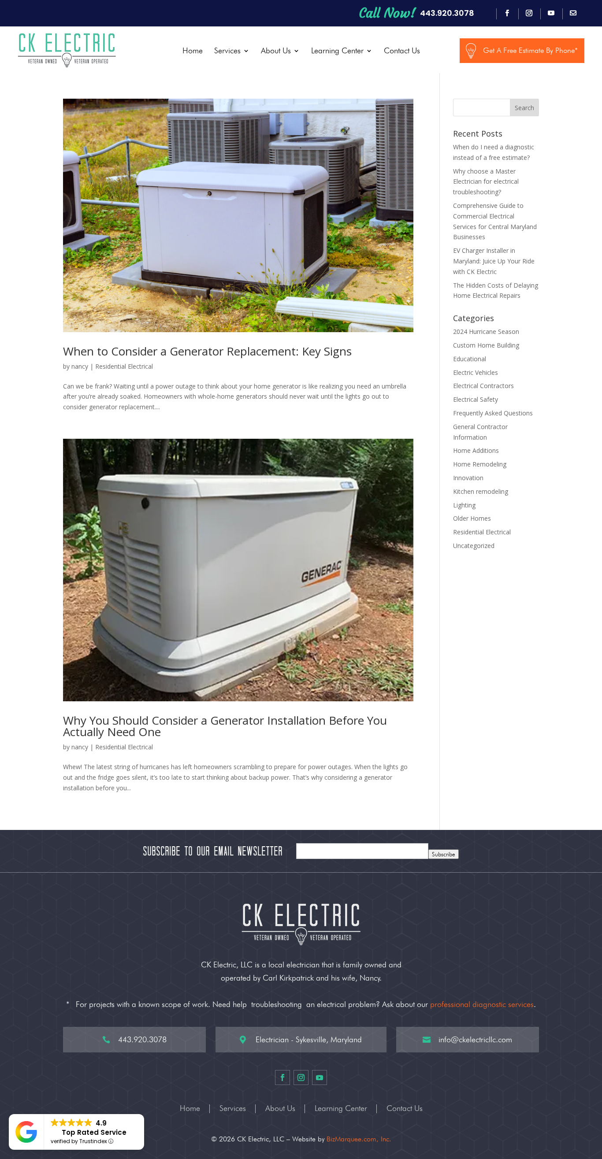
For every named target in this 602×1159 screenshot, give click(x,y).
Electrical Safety (475, 399)
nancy (79, 366)
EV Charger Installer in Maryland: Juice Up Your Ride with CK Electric (494, 261)
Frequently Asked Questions (493, 413)
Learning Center (337, 50)
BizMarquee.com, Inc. (359, 1139)
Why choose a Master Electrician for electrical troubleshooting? (486, 181)
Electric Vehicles (475, 372)
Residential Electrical (124, 366)
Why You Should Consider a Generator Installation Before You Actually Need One (225, 726)
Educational (469, 359)
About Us (276, 50)
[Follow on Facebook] (507, 13)
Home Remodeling (479, 464)
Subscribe (443, 854)
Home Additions (476, 450)
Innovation (468, 478)
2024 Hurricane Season (486, 331)
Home (192, 50)
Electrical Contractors (483, 385)
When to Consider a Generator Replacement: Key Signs (207, 351)
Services (227, 50)
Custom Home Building (486, 345)
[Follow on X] (573, 13)
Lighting (464, 505)
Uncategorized (473, 545)
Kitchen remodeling (480, 491)
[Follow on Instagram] (529, 13)
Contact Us (402, 50)
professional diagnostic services (482, 1004)
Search (524, 108)
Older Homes (472, 518)
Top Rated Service (94, 1132)
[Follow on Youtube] (551, 13)
